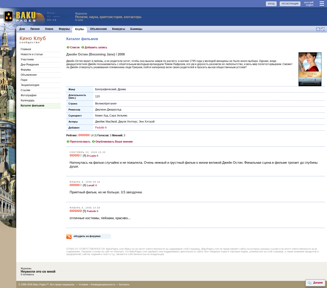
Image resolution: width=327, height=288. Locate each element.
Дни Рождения (30, 64)
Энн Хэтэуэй (147, 121)
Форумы (64, 29)
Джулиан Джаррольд (108, 109)
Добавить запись (96, 47)
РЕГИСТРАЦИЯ (290, 3)
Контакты (124, 284)
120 (97, 96)
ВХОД (271, 3)
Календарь (27, 100)
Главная (26, 49)
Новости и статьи (32, 54)
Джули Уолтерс (127, 121)
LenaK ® (92, 185)
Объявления (98, 29)
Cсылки (25, 90)
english (309, 5)
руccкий (308, 2)
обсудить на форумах (87, 236)
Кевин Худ (101, 115)
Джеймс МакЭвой (106, 121)
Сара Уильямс (118, 115)
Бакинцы (136, 29)
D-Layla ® (92, 155)
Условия (83, 284)
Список (75, 47)
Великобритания (106, 103)
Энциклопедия (30, 85)
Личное (35, 29)
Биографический (105, 89)
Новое (49, 29)
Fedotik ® (101, 127)
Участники (27, 59)
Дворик (318, 282)
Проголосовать (80, 141)
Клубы (79, 29)
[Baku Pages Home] (22, 16)
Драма (122, 89)
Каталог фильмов (32, 105)
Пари (24, 80)
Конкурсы (118, 29)
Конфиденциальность (103, 284)
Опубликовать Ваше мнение (114, 141)
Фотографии (28, 95)
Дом (22, 29)
